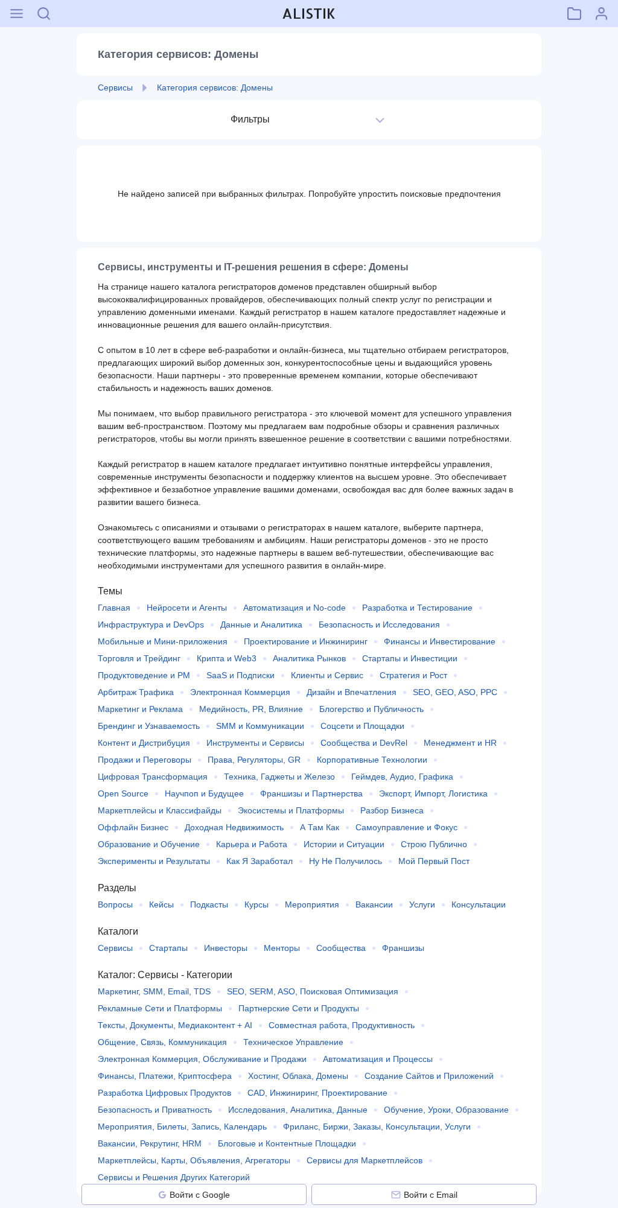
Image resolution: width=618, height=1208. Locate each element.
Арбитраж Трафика (136, 692)
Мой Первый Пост (434, 861)
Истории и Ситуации (344, 844)
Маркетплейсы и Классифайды (159, 810)
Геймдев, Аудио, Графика (402, 776)
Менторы (282, 948)
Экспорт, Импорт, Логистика (433, 793)
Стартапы (168, 948)
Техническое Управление (293, 1042)
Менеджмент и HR (460, 743)
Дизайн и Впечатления (352, 692)
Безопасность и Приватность (155, 1109)
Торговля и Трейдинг (139, 658)
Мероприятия (312, 904)
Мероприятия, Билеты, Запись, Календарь (182, 1126)
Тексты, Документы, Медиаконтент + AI (175, 1025)
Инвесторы (225, 948)
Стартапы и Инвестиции (409, 658)
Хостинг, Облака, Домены (298, 1076)
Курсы (256, 904)
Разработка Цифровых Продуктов (164, 1093)
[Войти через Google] (162, 1195)
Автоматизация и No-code (294, 607)
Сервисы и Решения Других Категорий (174, 1177)
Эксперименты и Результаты (154, 861)
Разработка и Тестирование (417, 607)
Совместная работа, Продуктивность (342, 1025)
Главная (114, 607)
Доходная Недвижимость (234, 827)
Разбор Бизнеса (392, 810)
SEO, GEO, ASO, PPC (455, 692)
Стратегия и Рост (413, 675)
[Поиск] (43, 13)
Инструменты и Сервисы (255, 743)
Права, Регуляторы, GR (254, 760)
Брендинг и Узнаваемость (149, 726)
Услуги (422, 904)
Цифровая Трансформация (153, 776)
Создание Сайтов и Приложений (429, 1076)
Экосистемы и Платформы (291, 810)
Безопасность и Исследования (379, 624)
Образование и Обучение (149, 844)
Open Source (123, 793)
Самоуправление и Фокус (406, 827)
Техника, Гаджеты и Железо (279, 776)
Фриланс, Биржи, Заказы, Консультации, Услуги (377, 1126)
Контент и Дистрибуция (144, 743)
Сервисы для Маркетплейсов (364, 1160)
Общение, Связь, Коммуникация (162, 1042)
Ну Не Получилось (345, 861)
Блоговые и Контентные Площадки (287, 1143)
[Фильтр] (379, 119)
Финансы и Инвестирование (439, 641)
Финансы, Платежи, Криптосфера (165, 1076)
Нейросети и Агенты (187, 607)
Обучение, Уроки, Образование (446, 1109)
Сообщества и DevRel (363, 743)
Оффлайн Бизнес (133, 827)
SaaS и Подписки (240, 675)
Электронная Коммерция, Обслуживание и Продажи (202, 1059)
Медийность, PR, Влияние (251, 709)
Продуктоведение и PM (144, 675)
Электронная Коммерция (240, 692)
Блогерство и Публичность (371, 709)
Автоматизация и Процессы (378, 1059)
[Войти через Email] (396, 1195)
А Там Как (319, 827)
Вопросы (115, 904)
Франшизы (403, 948)
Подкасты (209, 904)
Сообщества (341, 948)
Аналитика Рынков (309, 658)
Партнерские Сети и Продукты (298, 1008)
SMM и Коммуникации (260, 726)
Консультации (478, 904)
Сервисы (115, 948)
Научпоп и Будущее (204, 793)
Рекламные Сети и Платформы (160, 1008)
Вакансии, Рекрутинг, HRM (150, 1143)
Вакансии (374, 904)
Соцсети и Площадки (362, 726)
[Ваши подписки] (574, 13)
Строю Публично (434, 844)
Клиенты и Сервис (327, 675)
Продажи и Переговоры (144, 760)
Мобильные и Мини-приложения (163, 641)
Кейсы (161, 904)
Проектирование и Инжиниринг (306, 641)
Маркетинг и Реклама (140, 709)
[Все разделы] (16, 13)
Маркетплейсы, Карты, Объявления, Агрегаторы (194, 1160)
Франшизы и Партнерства (311, 793)
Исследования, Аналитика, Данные (298, 1109)
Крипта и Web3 (226, 658)
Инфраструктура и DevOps (151, 624)
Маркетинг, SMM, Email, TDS (154, 991)
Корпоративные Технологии (372, 760)
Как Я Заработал (259, 861)
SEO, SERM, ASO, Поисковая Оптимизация (312, 991)
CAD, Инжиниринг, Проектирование (317, 1093)
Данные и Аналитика (261, 624)
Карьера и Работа (251, 844)
